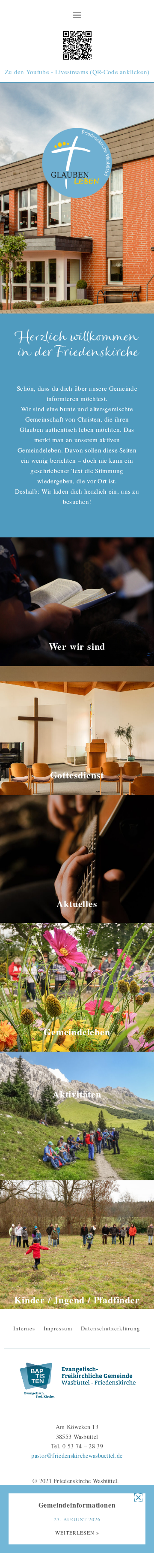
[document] (77, 776)
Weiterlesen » (77, 1532)
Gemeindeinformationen (77, 1505)
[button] (138, 1497)
